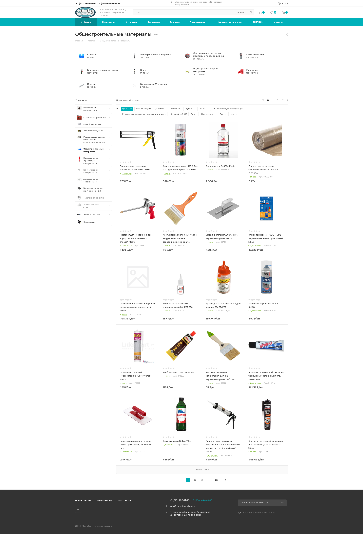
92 (216, 480)
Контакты (124, 500)
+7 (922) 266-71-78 (86, 3)
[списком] (282, 100)
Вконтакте (78, 510)
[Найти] (250, 12)
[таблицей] (287, 100)
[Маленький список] (263, 100)
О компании (83, 500)
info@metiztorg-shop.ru (182, 506)
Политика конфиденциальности (259, 513)
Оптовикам (104, 500)
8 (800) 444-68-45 (109, 3)
